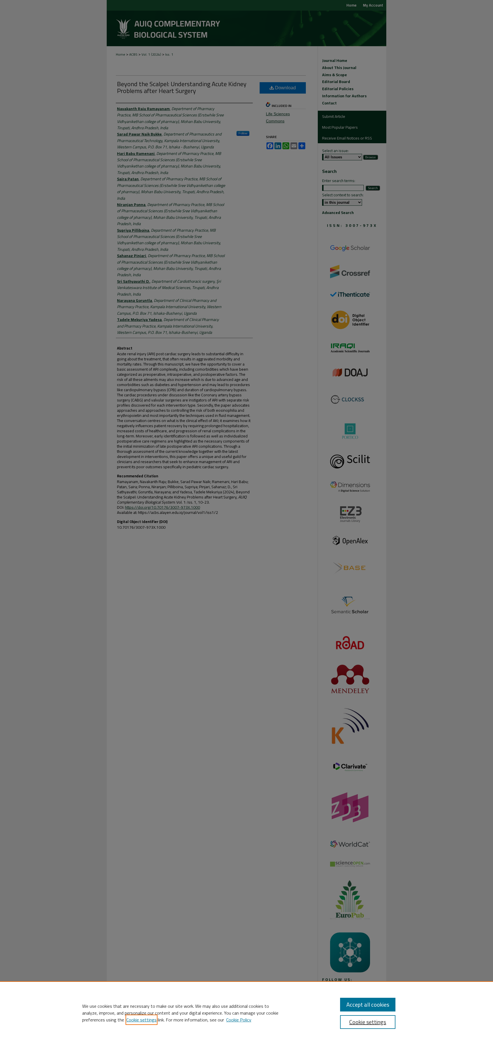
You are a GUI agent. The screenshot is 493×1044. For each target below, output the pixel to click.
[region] (246, 1012)
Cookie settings (141, 1019)
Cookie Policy (238, 1019)
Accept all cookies (367, 1004)
